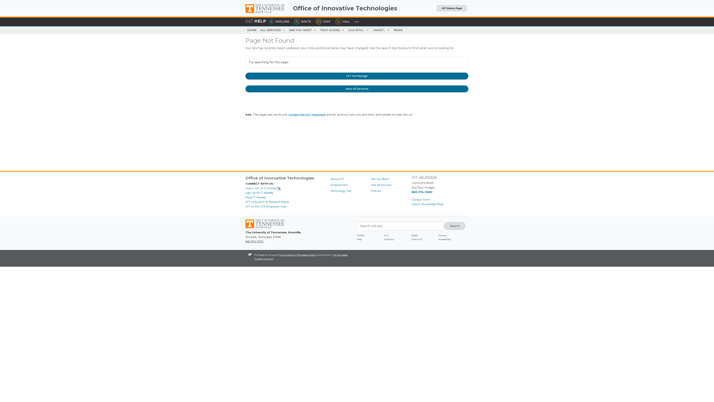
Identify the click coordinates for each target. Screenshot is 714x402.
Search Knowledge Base (427, 204)
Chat (327, 21)
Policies (376, 191)
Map (359, 239)
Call (346, 21)
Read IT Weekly (255, 197)
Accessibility (444, 239)
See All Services (381, 185)
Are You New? (300, 30)
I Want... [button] (379, 30)
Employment (339, 185)
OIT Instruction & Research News (267, 202)
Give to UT (416, 239)
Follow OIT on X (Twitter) (261, 188)
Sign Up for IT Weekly (259, 192)
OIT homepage (357, 76)
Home (252, 30)
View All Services (356, 88)
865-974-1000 (254, 241)
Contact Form (421, 199)
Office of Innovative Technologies (345, 8)
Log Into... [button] (356, 30)
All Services (270, 30)
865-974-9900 (422, 192)
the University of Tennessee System (297, 254)
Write (306, 21)
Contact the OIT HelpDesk (307, 114)
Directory (389, 239)
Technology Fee (341, 191)
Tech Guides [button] (330, 30)
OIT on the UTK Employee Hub (265, 206)
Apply (414, 235)
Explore (282, 21)
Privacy (442, 235)
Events (360, 235)
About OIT (337, 179)
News (398, 30)
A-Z (386, 235)
